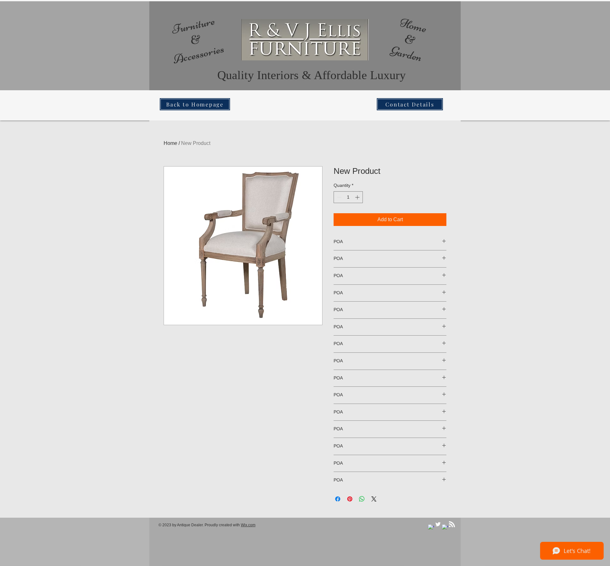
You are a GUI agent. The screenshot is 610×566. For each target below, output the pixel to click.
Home (170, 143)
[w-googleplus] (445, 527)
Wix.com (248, 525)
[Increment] (358, 197)
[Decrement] (338, 197)
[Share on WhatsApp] (362, 499)
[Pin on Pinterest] (350, 499)
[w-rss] (452, 524)
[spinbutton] (348, 197)
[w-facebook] (431, 527)
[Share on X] (374, 499)
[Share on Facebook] (338, 499)
